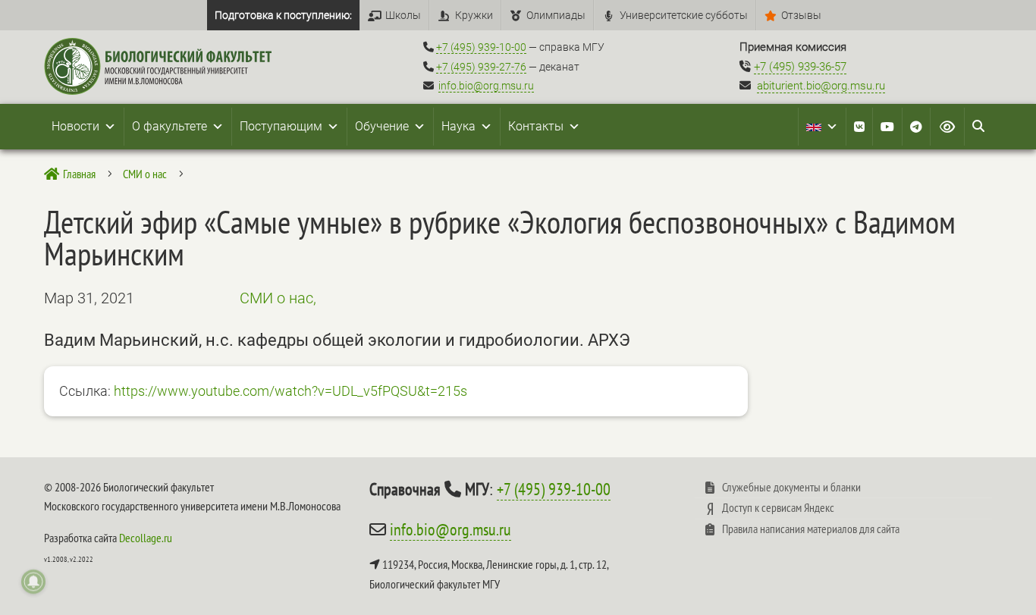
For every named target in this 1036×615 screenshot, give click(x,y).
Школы (403, 15)
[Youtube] (887, 127)
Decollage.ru (145, 537)
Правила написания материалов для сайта (810, 528)
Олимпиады (555, 15)
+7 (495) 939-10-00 (481, 47)
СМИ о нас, (278, 298)
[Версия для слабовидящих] (947, 127)
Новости (75, 126)
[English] (822, 127)
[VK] (859, 127)
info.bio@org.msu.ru (486, 86)
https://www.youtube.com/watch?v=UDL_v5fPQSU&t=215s (290, 391)
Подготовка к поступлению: (283, 15)
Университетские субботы (684, 15)
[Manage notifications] (33, 582)
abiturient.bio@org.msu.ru (821, 86)
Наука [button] (458, 126)
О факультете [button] (169, 126)
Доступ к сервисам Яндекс (778, 507)
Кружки (474, 15)
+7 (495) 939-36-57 (800, 67)
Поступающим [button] (281, 126)
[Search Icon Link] (978, 127)
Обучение (382, 126)
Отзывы (801, 15)
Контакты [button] (536, 126)
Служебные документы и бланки (791, 486)
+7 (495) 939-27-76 (481, 67)
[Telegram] (916, 127)
